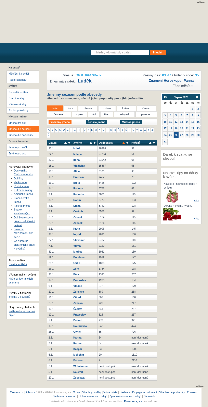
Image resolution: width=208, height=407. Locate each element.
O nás (76, 392)
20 (181, 128)
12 (176, 122)
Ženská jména (96, 122)
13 (181, 122)
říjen (106, 114)
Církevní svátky (23, 190)
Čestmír (78, 211)
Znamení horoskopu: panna (171, 80)
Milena (77, 154)
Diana (76, 205)
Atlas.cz (30, 392)
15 (192, 122)
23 (198, 128)
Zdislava (78, 291)
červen (146, 108)
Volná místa (110, 392)
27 (181, 135)
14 (187, 122)
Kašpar (77, 349)
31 (165, 141)
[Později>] (197, 97)
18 (170, 128)
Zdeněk (77, 217)
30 (198, 135)
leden (55, 108)
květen (126, 108)
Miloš (76, 148)
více (196, 200)
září (94, 114)
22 (192, 128)
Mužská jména (131, 122)
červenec (59, 114)
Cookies (192, 392)
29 (192, 135)
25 (170, 135)
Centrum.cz (17, 392)
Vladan (77, 286)
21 (187, 128)
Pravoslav (79, 314)
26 (176, 135)
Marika (77, 251)
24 (165, 135)
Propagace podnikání (144, 392)
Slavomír (79, 240)
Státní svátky (17, 98)
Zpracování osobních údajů (125, 396)
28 (187, 135)
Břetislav (78, 177)
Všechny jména (60, 122)
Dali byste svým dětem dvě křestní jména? (24, 221)
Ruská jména (21, 186)
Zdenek (77, 223)
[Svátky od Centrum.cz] (44, 53)
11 (170, 122)
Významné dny (17, 104)
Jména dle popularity (21, 135)
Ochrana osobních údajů (93, 396)
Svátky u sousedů (19, 296)
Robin (77, 200)
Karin (76, 228)
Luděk (85, 81)
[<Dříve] (165, 97)
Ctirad (77, 297)
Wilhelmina (80, 366)
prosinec (146, 114)
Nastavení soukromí (64, 396)
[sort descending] (65, 143)
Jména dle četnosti (20, 128)
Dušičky (18, 178)
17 (165, 128)
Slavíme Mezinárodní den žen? (23, 233)
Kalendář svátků (18, 92)
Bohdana (78, 257)
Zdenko (78, 303)
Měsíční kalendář (19, 73)
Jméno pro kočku (19, 147)
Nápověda (149, 396)
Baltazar (78, 360)
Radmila (78, 194)
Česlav (77, 308)
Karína (77, 343)
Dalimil (77, 320)
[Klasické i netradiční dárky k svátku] (172, 196)
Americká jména (23, 193)
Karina (77, 337)
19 (176, 128)
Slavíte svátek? (18, 264)
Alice (76, 171)
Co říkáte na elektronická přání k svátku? (24, 244)
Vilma (77, 245)
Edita (76, 182)
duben (107, 108)
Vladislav (79, 165)
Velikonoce (20, 182)
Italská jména (22, 205)
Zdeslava (78, 377)
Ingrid (77, 234)
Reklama (125, 392)
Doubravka (80, 326)
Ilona (76, 159)
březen (88, 108)
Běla (76, 274)
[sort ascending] (69, 143)
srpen (79, 114)
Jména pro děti (17, 122)
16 (198, 122)
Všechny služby (92, 392)
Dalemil (78, 371)
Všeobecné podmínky (172, 392)
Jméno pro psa (17, 153)
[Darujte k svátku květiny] (172, 213)
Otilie (76, 263)
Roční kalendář (17, 79)
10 (165, 122)
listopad (124, 114)
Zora (76, 268)
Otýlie (77, 331)
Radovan (78, 188)
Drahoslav (79, 280)
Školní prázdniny (18, 110)
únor (70, 108)
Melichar (78, 354)
